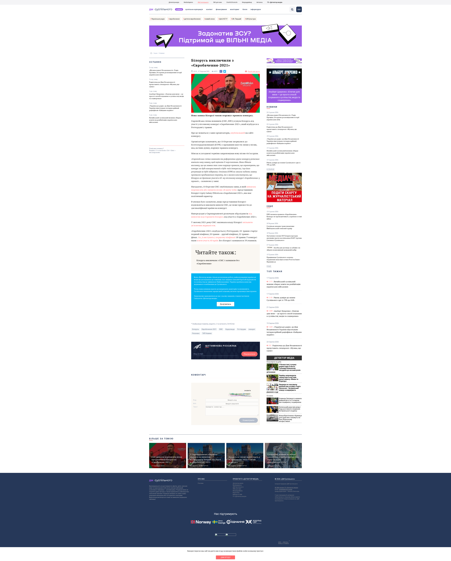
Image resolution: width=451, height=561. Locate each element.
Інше (155, 53)
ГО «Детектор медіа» (274, 2)
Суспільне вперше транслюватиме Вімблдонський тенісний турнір (280, 227)
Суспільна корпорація (194, 9)
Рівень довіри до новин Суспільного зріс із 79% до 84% (283, 163)
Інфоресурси (256, 9)
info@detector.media (285, 489)
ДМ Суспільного (203, 2)
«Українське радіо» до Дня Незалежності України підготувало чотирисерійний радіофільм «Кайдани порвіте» (165, 108)
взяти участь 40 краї (206, 240)
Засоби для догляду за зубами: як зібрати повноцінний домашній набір (283, 249)
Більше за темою (161, 438)
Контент (209, 9)
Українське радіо (158, 19)
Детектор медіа (174, 2)
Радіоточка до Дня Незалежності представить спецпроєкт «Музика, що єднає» (164, 84)
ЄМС (221, 329)
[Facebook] (221, 71)
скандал (252, 329)
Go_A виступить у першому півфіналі (217, 237)
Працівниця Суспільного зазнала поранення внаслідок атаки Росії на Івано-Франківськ (283, 259)
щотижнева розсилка (221, 346)
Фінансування (221, 9)
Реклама (200, 483)
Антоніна (259, 2)
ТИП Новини (207, 333)
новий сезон (210, 19)
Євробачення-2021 (209, 329)
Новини (179, 9)
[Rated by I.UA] (220, 535)
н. (218, 240)
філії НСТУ (223, 19)
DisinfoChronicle (232, 2)
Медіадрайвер (247, 2)
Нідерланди (230, 329)
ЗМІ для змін (217, 2)
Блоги (245, 9)
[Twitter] (224, 71)
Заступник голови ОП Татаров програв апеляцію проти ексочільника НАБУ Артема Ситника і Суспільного (284, 238)
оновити (247, 390)
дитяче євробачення (192, 19)
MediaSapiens (188, 2)
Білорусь (195, 329)
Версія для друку (254, 71)
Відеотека (236, 492)
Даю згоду (225, 557)
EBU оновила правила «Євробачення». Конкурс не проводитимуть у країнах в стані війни (284, 216)
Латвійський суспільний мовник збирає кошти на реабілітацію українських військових (165, 120)
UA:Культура (251, 19)
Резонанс (196, 333)
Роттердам (241, 329)
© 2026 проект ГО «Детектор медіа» (286, 487)
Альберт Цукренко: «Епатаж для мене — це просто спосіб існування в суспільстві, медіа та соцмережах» (166, 96)
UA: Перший (236, 19)
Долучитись (225, 304)
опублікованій (237, 132)
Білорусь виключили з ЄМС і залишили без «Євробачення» (217, 262)
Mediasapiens (237, 485)
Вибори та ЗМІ (237, 494)
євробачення (174, 19)
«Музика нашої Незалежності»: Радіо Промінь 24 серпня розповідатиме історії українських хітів (165, 72)
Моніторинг (234, 9)
